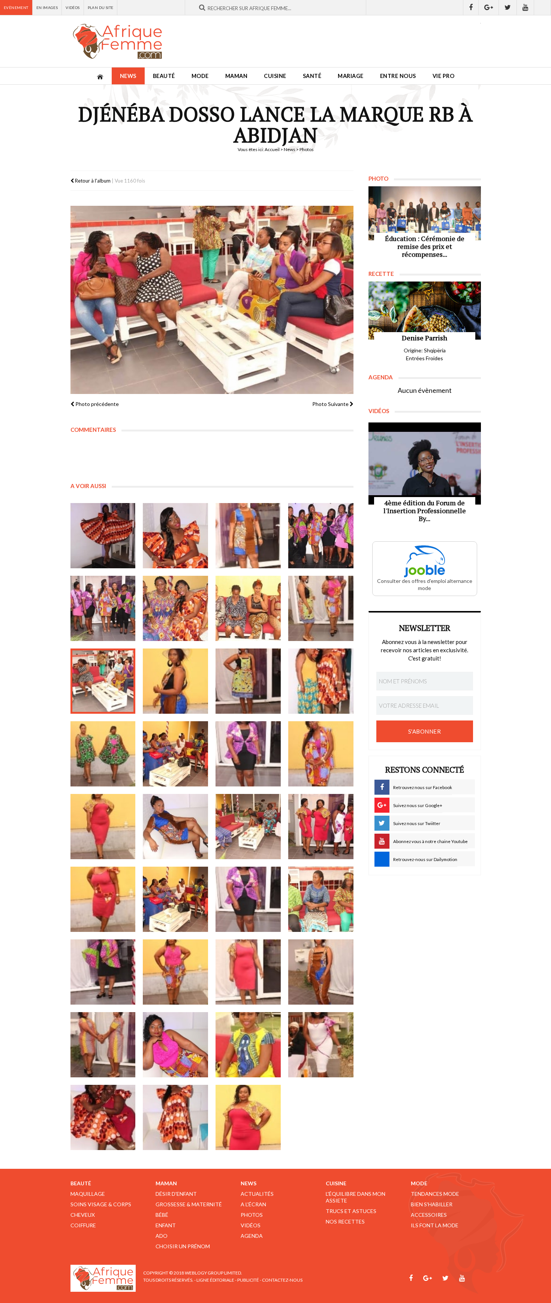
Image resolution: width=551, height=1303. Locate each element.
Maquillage (87, 1194)
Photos (252, 1215)
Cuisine (275, 76)
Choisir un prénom (183, 1246)
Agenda (252, 1236)
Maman (236, 76)
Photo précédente (96, 404)
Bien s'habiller (431, 1204)
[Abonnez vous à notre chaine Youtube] (525, 7)
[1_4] (320, 535)
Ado (162, 1236)
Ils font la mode (434, 1225)
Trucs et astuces (351, 1211)
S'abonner (424, 731)
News (128, 76)
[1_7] (103, 972)
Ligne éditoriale (215, 1280)
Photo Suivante (331, 404)
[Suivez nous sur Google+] (489, 7)
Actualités (257, 1194)
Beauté (164, 76)
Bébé (162, 1215)
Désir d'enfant (176, 1194)
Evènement (16, 7)
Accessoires (429, 1215)
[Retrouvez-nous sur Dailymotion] (542, 7)
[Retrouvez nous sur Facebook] (471, 7)
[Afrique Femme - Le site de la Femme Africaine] (117, 41)
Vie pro (444, 76)
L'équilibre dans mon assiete (355, 1197)
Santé (312, 76)
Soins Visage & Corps (100, 1204)
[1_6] (175, 608)
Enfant (166, 1225)
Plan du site (101, 7)
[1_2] (175, 535)
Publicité (248, 1280)
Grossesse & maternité (189, 1204)
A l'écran (253, 1204)
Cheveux (82, 1215)
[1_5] (103, 608)
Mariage (351, 76)
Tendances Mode (435, 1194)
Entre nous (398, 76)
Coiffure (83, 1225)
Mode (200, 76)
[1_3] (248, 535)
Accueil (272, 149)
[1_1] (103, 535)
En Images (47, 7)
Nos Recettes (345, 1221)
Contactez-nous (282, 1280)
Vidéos (72, 7)
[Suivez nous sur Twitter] (508, 7)
